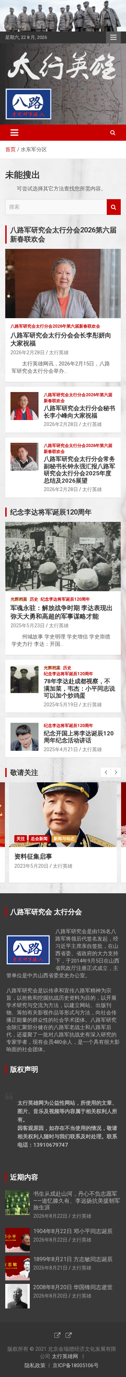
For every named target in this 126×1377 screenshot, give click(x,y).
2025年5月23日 (27, 625)
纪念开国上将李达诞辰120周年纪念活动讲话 (79, 737)
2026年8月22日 (50, 1216)
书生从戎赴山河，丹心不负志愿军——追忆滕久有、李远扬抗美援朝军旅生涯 (76, 1200)
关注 (20, 838)
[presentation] (106, 772)
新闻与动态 (64, 838)
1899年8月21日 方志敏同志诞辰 (73, 1259)
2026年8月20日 (50, 1296)
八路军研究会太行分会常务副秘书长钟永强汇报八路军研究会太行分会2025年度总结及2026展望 (79, 469)
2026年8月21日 (50, 1268)
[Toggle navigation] (14, 133)
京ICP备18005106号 (75, 1365)
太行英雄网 (65, 1356)
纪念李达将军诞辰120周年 (65, 599)
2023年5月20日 (31, 866)
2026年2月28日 (27, 352)
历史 (34, 599)
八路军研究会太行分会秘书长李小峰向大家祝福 (79, 412)
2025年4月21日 (61, 749)
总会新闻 (39, 838)
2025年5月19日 (61, 704)
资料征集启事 (33, 856)
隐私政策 (35, 1365)
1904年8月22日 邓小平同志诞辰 (73, 1231)
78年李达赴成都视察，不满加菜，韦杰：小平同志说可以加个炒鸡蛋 (79, 688)
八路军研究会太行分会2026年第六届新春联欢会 (55, 326)
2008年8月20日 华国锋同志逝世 (73, 1287)
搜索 (114, 207)
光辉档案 (18, 599)
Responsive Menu (113, 37)
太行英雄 (59, 352)
